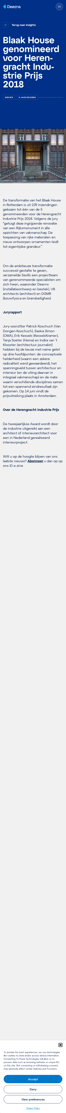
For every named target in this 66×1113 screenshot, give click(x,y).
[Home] (12, 6)
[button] (60, 1045)
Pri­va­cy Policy (33, 1108)
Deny (33, 1089)
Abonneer (35, 461)
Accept (33, 1079)
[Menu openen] (59, 6)
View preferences (33, 1099)
